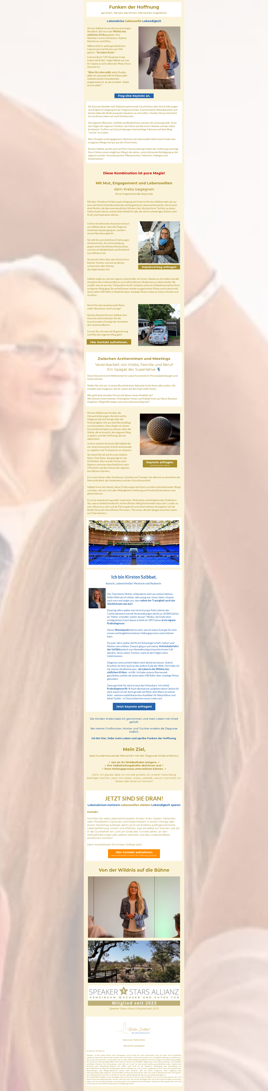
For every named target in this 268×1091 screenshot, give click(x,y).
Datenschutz (139, 1040)
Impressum (128, 1040)
